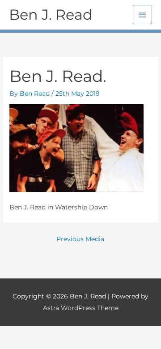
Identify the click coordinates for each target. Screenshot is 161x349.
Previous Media (80, 239)
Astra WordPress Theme (81, 307)
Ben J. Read (51, 14)
